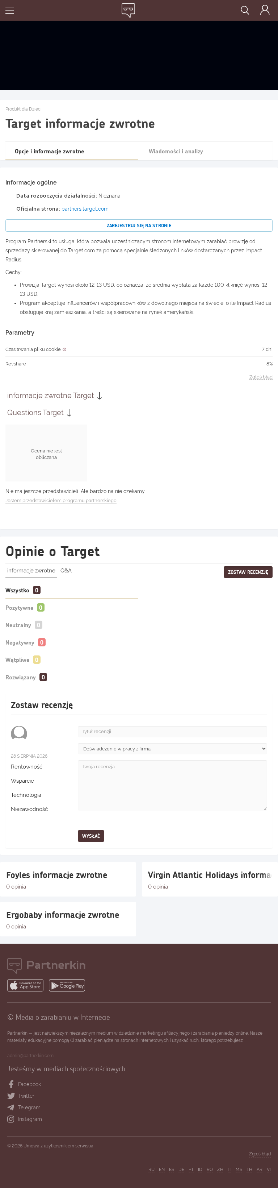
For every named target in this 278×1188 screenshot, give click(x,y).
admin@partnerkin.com (30, 1055)
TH (249, 1169)
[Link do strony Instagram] (12, 1119)
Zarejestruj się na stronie (139, 225)
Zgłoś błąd (261, 377)
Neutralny (18, 624)
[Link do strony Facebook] (11, 1085)
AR (259, 1169)
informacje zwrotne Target (51, 395)
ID (200, 1169)
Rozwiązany (20, 677)
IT (229, 1169)
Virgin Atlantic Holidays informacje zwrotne (210, 874)
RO (210, 1169)
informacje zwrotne (31, 570)
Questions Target (36, 412)
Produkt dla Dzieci (23, 109)
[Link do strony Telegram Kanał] (12, 1108)
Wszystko (17, 590)
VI (269, 1169)
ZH (220, 1169)
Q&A (66, 570)
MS (239, 1169)
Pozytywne (19, 607)
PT (191, 1169)
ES (171, 1169)
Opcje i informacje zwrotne (49, 151)
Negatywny (19, 642)
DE (181, 1169)
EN (162, 1169)
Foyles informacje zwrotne (56, 874)
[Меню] (9, 11)
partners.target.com (85, 209)
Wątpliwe (17, 659)
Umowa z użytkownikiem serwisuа (58, 1145)
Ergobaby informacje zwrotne (62, 914)
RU (151, 1169)
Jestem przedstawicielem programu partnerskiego (61, 500)
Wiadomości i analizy (176, 151)
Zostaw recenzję (248, 572)
